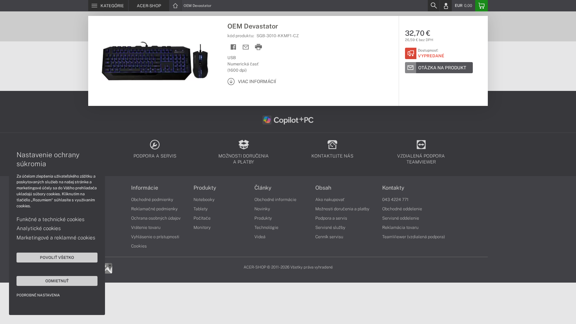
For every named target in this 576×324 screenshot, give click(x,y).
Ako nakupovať (329, 199)
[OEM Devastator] (154, 61)
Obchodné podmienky (152, 199)
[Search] (434, 5)
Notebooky (204, 199)
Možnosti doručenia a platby (342, 208)
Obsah (323, 187)
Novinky (262, 208)
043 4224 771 (395, 199)
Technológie (266, 227)
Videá (260, 236)
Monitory (202, 227)
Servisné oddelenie (400, 218)
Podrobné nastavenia (38, 295)
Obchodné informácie (275, 199)
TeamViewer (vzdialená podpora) (413, 236)
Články (263, 187)
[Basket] (481, 5)
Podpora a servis (331, 218)
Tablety (201, 208)
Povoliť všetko (57, 257)
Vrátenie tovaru (145, 227)
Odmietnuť (57, 280)
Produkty (205, 187)
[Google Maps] (107, 268)
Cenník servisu (329, 236)
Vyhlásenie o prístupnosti (155, 236)
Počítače (202, 218)
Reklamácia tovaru (400, 227)
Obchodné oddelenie (402, 208)
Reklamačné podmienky (154, 208)
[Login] (446, 5)
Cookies (139, 246)
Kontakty (393, 187)
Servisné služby (330, 227)
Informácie (144, 187)
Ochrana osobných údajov (156, 218)
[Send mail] (246, 47)
